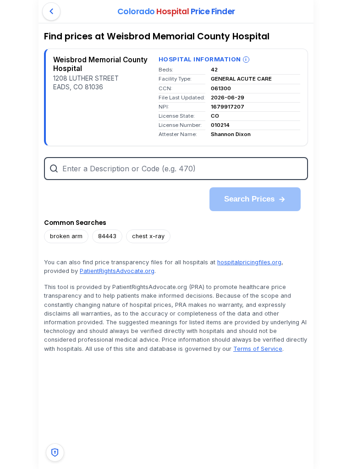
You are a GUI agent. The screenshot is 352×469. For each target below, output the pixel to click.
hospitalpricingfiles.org (249, 262)
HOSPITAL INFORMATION (200, 59)
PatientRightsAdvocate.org (117, 270)
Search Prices (249, 199)
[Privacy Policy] (55, 452)
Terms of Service (257, 348)
